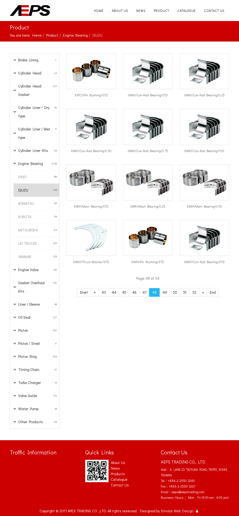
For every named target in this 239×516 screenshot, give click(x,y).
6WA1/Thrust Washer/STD (91, 262)
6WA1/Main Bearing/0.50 (204, 206)
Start (84, 292)
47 (144, 292)
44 (114, 292)
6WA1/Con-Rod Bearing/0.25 (204, 95)
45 (124, 292)
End (213, 292)
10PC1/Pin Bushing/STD (91, 95)
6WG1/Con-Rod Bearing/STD (204, 262)
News (141, 10)
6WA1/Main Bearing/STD (91, 206)
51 (184, 292)
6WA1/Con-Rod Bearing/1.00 (204, 151)
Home (99, 10)
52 (194, 292)
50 (175, 292)
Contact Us (214, 10)
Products (118, 473)
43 (104, 292)
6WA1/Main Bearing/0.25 (147, 206)
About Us (120, 10)
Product (161, 10)
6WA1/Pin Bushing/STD (147, 262)
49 (164, 292)
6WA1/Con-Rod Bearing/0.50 (91, 151)
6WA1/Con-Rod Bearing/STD (148, 95)
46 (134, 292)
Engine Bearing (75, 35)
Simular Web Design (177, 510)
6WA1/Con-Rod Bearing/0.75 (148, 151)
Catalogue (186, 10)
